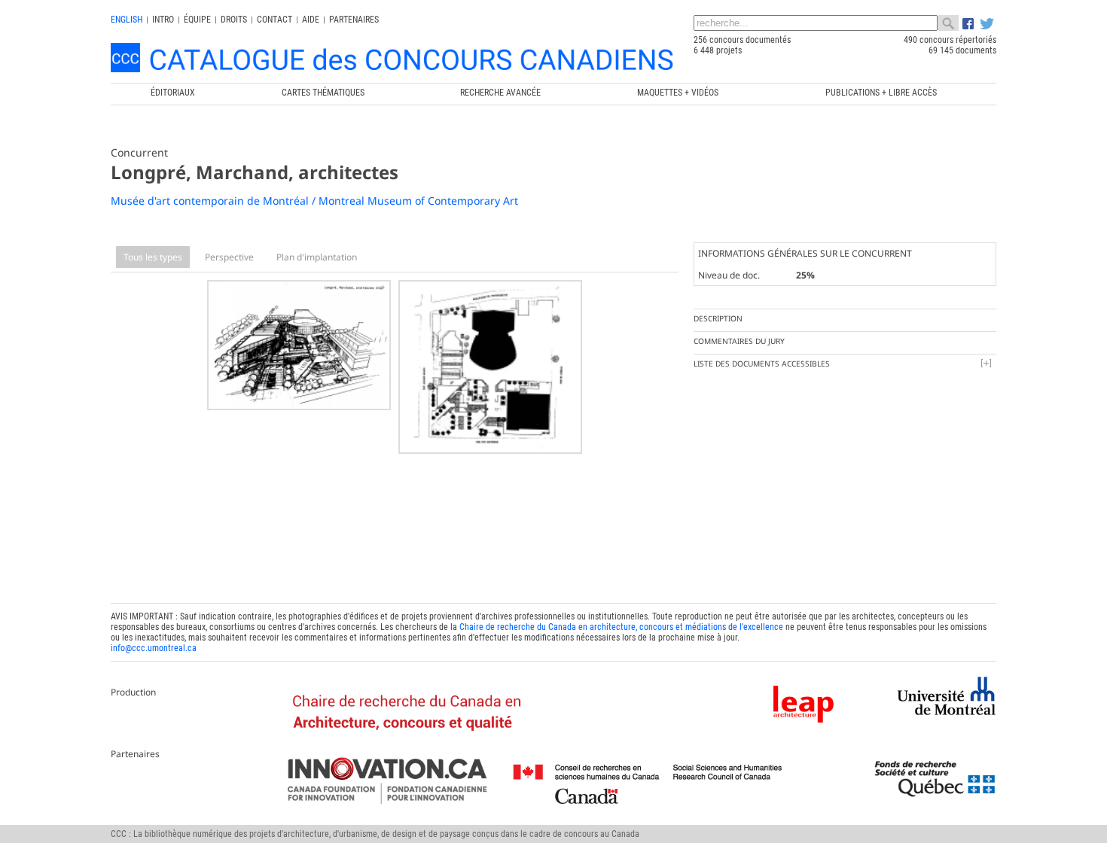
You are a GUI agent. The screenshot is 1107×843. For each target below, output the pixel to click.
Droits (234, 19)
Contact (274, 19)
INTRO (163, 19)
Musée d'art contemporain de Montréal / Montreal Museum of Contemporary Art (314, 200)
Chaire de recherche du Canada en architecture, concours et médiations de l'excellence (621, 627)
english (126, 19)
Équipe (197, 19)
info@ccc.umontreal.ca (154, 648)
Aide (310, 19)
